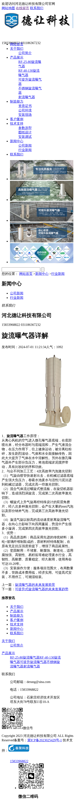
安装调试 (25, 136)
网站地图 (8, 8)
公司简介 (25, 53)
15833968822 (19, 761)
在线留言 (22, 8)
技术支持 (16, 123)
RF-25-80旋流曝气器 (25, 657)
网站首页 (16, 44)
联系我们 (36, 8)
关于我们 (16, 48)
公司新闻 (25, 145)
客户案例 (16, 119)
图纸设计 (25, 132)
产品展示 (16, 57)
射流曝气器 (26, 97)
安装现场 (25, 114)
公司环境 (25, 110)
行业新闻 (25, 150)
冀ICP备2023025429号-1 (44, 740)
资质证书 (25, 106)
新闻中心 (16, 141)
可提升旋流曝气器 (33, 662)
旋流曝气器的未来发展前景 (35, 584)
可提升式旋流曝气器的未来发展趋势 (41, 589)
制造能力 (16, 101)
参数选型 (25, 128)
